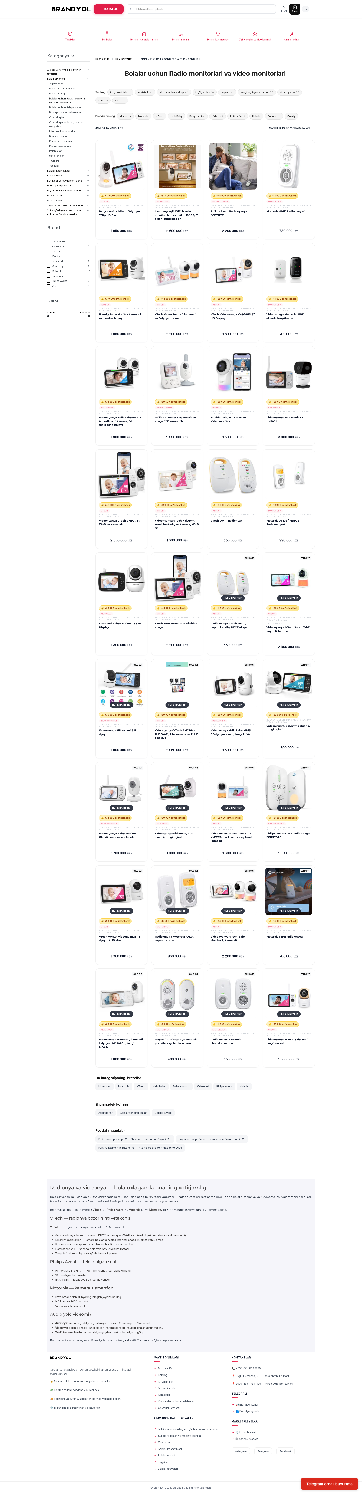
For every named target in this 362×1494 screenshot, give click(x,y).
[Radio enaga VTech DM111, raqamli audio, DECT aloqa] (233, 578)
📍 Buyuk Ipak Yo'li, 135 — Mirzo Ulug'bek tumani (262, 1383)
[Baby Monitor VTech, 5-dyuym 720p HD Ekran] (121, 166)
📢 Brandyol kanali (246, 1404)
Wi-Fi (103, 100)
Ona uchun (164, 1442)
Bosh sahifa (102, 58)
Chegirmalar (165, 1381)
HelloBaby (176, 116)
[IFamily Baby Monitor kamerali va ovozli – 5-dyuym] (121, 269)
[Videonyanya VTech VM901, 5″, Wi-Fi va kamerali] (121, 475)
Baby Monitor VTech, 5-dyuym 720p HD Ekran (119, 213)
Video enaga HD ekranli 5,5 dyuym (117, 732)
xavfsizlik (145, 92)
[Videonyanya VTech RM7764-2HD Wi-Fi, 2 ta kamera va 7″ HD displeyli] (177, 685)
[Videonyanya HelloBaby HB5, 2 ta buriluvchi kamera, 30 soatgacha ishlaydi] (121, 372)
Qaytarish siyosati (169, 1408)
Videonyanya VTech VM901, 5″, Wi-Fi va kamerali (119, 522)
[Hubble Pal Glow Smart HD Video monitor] (233, 372)
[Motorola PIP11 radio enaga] (288, 891)
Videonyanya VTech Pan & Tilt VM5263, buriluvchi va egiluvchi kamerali (232, 837)
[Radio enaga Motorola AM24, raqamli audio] (177, 891)
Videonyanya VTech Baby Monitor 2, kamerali (228, 938)
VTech (159, 116)
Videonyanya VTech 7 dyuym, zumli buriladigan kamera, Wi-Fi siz (177, 524)
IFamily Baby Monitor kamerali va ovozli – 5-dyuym (120, 316)
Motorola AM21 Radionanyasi (285, 211)
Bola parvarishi (124, 58)
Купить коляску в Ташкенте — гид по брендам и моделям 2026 (140, 1147)
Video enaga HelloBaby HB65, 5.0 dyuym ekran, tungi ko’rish (231, 732)
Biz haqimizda (166, 1388)
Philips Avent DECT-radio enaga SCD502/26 (288, 835)
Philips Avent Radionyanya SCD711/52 (229, 213)
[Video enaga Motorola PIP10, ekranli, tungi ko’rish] (288, 269)
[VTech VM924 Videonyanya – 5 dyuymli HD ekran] (121, 891)
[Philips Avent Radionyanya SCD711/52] (233, 166)
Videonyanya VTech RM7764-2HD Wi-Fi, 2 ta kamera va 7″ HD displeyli (177, 734)
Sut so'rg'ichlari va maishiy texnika (179, 1435)
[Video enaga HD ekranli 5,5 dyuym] (121, 685)
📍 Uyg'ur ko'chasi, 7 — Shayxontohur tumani (260, 1376)
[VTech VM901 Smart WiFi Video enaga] (177, 578)
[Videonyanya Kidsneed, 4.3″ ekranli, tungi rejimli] (177, 788)
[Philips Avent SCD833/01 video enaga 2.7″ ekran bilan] (177, 372)
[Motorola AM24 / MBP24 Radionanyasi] (288, 475)
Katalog (162, 1375)
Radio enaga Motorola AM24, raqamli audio (174, 938)
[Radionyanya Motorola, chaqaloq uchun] (233, 994)
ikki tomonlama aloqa (174, 92)
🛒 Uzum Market (245, 1432)
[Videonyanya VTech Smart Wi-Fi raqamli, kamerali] (288, 578)
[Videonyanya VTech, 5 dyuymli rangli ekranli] (288, 994)
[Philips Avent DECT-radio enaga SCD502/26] (288, 788)
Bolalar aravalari (168, 1468)
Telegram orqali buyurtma (329, 1484)
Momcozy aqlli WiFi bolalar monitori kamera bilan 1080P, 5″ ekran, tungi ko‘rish (176, 215)
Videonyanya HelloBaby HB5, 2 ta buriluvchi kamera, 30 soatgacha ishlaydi (120, 421)
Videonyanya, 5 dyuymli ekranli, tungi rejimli (288, 727)
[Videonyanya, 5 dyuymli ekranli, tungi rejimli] (288, 685)
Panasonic (274, 116)
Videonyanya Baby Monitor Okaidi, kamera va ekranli (117, 835)
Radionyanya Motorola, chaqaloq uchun (226, 1041)
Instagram (241, 1451)
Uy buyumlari (274, 623)
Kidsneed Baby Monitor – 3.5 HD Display (121, 625)
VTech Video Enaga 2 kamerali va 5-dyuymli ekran (175, 316)
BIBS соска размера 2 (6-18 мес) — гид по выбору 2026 (134, 1139)
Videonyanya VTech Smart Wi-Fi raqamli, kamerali (288, 629)
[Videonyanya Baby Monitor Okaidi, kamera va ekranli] (121, 788)
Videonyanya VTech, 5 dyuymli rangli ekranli (287, 1041)
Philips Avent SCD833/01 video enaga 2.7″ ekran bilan (175, 419)
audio (120, 100)
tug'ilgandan (204, 92)
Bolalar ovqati (166, 1455)
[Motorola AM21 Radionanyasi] (288, 166)
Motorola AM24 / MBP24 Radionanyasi (282, 522)
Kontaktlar (164, 1394)
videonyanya (289, 92)
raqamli (227, 92)
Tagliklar (163, 1462)
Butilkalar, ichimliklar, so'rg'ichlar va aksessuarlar (188, 1429)
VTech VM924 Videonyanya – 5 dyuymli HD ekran (119, 938)
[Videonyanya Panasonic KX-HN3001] (288, 372)
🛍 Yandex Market (246, 1438)
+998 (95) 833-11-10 (248, 1368)
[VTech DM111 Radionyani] (233, 475)
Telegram (263, 1451)
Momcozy (125, 116)
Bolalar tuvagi (163, 1112)
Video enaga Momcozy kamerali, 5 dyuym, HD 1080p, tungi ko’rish (121, 1043)
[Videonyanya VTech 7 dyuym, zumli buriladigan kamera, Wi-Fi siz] (177, 475)
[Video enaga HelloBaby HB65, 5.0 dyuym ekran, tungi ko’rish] (233, 685)
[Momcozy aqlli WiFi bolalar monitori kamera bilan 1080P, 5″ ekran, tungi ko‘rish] (177, 166)
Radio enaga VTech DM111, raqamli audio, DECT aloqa (229, 625)
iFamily (291, 116)
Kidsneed (217, 116)
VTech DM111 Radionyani (227, 520)
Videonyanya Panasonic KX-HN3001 (285, 419)
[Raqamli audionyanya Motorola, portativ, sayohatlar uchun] (177, 994)
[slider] (48, 316)
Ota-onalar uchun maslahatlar (176, 1401)
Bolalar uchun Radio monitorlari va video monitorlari (121, 206)
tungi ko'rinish (120, 92)
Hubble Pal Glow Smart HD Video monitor (229, 419)
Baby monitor (197, 116)
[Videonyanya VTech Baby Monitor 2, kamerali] (233, 891)
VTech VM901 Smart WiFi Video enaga (176, 625)
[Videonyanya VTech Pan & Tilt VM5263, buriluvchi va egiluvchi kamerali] (233, 788)
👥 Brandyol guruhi (247, 1411)
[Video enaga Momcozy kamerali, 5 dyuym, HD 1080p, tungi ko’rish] (121, 994)
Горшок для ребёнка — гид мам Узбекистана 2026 (212, 1139)
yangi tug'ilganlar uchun (257, 92)
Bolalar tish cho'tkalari (133, 1112)
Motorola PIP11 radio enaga (284, 936)
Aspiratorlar (105, 1112)
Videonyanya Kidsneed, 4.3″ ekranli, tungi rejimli (174, 835)
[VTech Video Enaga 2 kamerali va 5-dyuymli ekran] (177, 269)
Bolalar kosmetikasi (170, 1448)
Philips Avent (237, 116)
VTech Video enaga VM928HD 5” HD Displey (233, 316)
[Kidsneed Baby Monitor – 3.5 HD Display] (121, 578)
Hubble (256, 116)
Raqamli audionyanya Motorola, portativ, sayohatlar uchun (176, 1041)
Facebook (285, 1451)
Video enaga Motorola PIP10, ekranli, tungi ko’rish (285, 316)
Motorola (143, 116)
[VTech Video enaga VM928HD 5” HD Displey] (233, 269)
